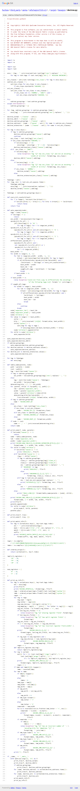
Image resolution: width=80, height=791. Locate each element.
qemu (24, 10)
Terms (24, 788)
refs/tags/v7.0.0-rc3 (37, 10)
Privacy (18, 788)
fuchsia (5, 10)
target (53, 10)
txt (71, 788)
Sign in (76, 3)
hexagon (62, 10)
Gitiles (13, 788)
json (76, 788)
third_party (15, 10)
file (44, 15)
